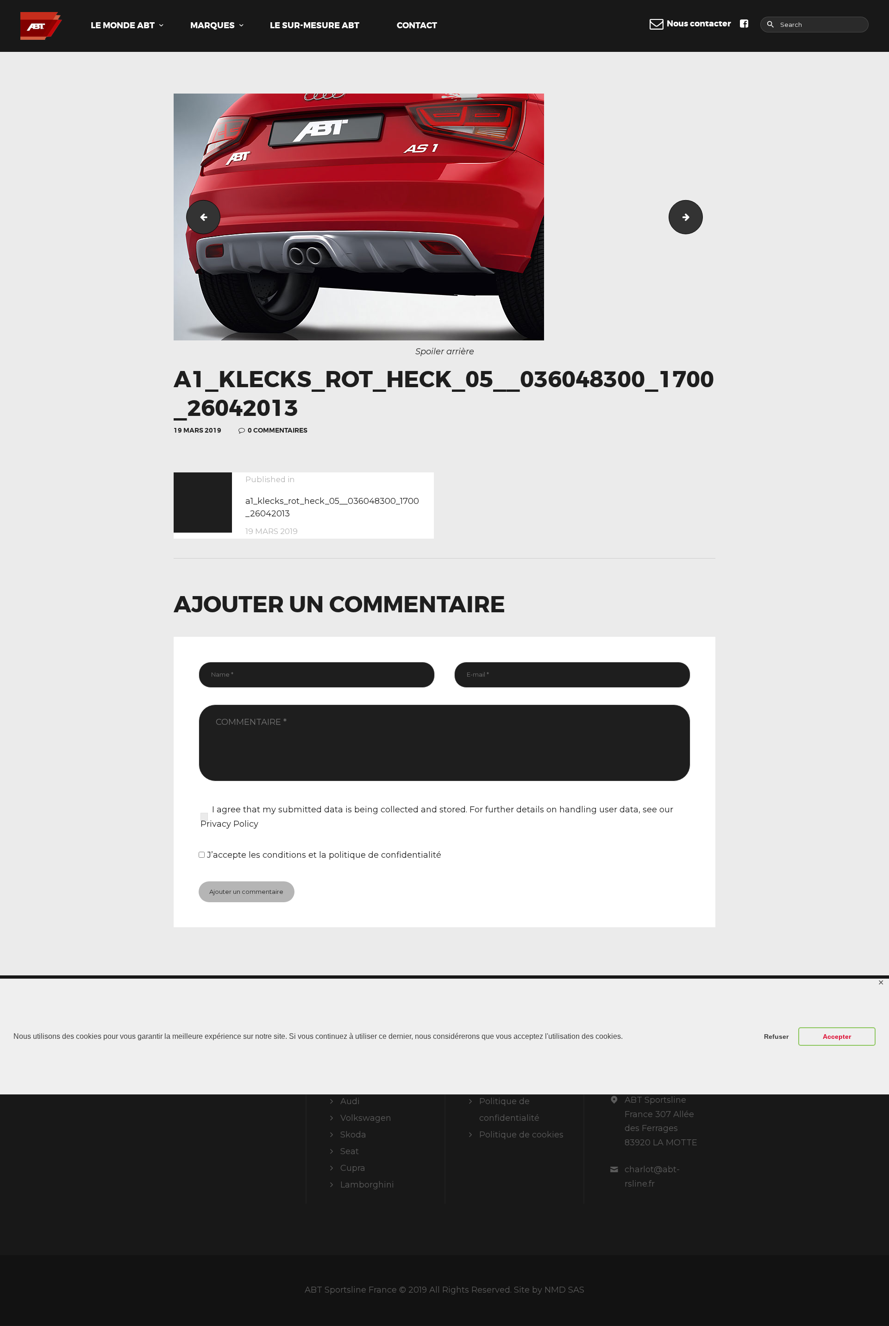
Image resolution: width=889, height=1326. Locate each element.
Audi (350, 1101)
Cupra (352, 1168)
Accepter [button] (837, 1036)
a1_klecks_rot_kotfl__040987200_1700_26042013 (199, 217)
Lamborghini (367, 1185)
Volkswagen (365, 1118)
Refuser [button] (776, 1036)
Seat (349, 1151)
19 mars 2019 (197, 430)
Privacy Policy (229, 824)
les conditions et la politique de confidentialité (345, 855)
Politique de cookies (521, 1135)
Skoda (353, 1135)
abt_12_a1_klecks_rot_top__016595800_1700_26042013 (698, 217)
